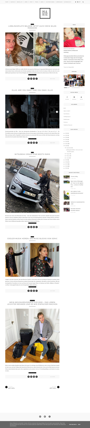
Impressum (59, 1)
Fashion (12, 1)
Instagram (74, 99)
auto (32, 152)
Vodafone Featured (68, 125)
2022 (66, 141)
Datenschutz (67, 1)
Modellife (19, 1)
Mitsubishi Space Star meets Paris (32, 154)
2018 (66, 162)
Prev (8, 50)
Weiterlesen (32, 286)
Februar (68, 155)
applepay (32, 300)
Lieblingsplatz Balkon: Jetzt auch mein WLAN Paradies (32, 27)
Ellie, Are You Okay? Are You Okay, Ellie (32, 90)
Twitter (81, 99)
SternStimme (66, 113)
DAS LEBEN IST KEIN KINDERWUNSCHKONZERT (77, 192)
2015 (66, 168)
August (68, 153)
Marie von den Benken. (69, 48)
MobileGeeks (66, 119)
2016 (66, 166)
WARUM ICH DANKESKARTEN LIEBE (77, 203)
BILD (65, 108)
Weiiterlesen (31, 74)
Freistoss (66, 122)
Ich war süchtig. (74, 176)
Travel (37, 1)
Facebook (67, 99)
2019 (66, 159)
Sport (31, 1)
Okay (79, 424)
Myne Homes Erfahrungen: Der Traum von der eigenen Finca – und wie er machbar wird (77, 184)
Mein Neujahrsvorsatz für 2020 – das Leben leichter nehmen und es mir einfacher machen (32, 303)
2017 (66, 164)
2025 (66, 135)
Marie (42, 1)
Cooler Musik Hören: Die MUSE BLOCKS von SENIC (32, 239)
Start (6, 1)
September (68, 147)
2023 (66, 139)
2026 (66, 133)
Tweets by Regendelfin (69, 67)
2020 (66, 145)
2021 (66, 143)
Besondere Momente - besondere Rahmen (76, 209)
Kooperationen (50, 1)
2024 (66, 137)
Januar (67, 157)
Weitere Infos (72, 424)
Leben (25, 1)
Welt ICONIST (67, 111)
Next (57, 50)
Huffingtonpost (67, 116)
